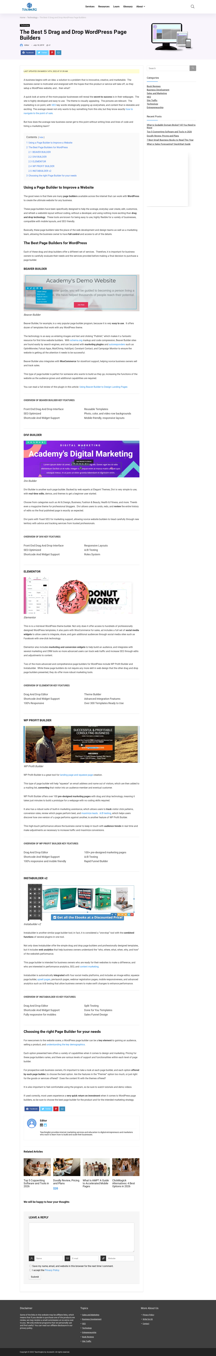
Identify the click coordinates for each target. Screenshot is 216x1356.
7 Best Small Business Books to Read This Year (170, 140)
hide (41, 137)
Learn (116, 6)
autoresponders (117, 344)
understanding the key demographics (65, 1044)
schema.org (76, 340)
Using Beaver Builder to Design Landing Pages (103, 386)
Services (89, 6)
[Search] (193, 68)
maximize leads (89, 813)
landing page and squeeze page (76, 774)
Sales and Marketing (157, 93)
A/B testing (105, 813)
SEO (54, 105)
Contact (146, 1323)
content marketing (89, 966)
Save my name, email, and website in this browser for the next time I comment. (72, 1266)
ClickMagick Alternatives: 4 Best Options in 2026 (123, 1183)
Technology (32, 17)
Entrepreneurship (155, 107)
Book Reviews (154, 86)
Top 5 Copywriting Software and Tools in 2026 (36, 1183)
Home (22, 17)
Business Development (158, 90)
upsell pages (43, 979)
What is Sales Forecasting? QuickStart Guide (168, 144)
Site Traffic (152, 100)
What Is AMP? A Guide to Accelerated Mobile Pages (96, 1183)
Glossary (128, 6)
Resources (103, 6)
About (139, 6)
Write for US (148, 1319)
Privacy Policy (52, 1270)
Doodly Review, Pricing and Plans (163, 136)
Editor (26, 45)
